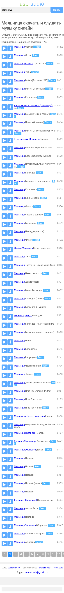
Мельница (19, 47)
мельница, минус (23, 315)
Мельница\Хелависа (25, 449)
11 (59, 554)
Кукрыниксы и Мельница (27, 139)
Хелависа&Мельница (25, 441)
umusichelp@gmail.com (37, 572)
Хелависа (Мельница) (25, 500)
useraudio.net (14, 567)
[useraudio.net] (32, 5)
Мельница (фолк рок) (25, 433)
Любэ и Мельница (23, 248)
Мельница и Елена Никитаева (29, 416)
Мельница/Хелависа (25, 525)
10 (53, 554)
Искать (56, 10)
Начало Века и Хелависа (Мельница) (33, 105)
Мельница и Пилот (23, 63)
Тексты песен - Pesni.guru (50, 567)
